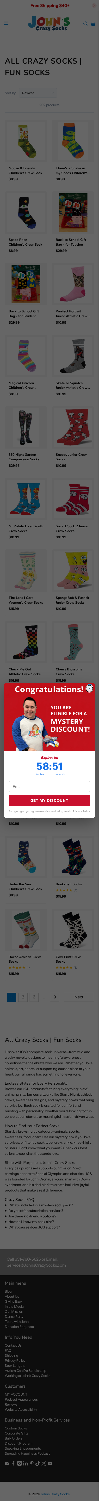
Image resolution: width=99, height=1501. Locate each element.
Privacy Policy (81, 811)
